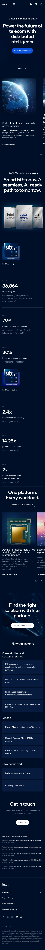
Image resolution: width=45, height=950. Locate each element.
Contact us (22, 822)
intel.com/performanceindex (13, 935)
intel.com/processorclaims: (23, 866)
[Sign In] (30, 4)
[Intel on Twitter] (8, 917)
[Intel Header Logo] (5, 4)
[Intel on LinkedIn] (12, 917)
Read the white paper (22, 50)
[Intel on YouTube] (16, 917)
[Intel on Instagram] (21, 917)
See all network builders (22, 625)
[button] (22, 892)
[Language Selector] (36, 4)
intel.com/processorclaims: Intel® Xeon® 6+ (27, 841)
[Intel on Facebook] (3, 917)
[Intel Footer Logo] (5, 884)
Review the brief (9, 144)
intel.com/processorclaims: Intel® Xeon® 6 (27, 854)
